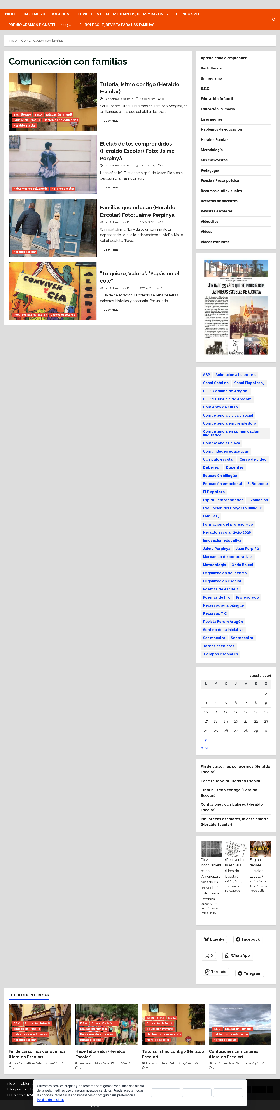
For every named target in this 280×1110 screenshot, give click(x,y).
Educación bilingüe (220, 476)
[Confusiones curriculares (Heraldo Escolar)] (240, 1024)
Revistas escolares (217, 211)
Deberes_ (211, 467)
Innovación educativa (222, 540)
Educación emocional (222, 484)
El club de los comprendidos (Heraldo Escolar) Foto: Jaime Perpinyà (53, 164)
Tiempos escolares (220, 654)
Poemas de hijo (217, 597)
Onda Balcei (242, 565)
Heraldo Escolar (24, 125)
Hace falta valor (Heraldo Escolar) (231, 781)
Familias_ (211, 516)
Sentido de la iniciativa (223, 630)
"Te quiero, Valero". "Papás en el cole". (53, 291)
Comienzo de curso (220, 407)
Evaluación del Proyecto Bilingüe (232, 508)
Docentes (235, 467)
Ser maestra (214, 638)
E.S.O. (38, 114)
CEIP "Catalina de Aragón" (225, 391)
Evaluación (258, 500)
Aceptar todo (166, 1092)
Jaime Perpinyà (216, 549)
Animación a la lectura (235, 375)
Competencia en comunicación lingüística (231, 433)
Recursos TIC (215, 613)
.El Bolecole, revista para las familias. (117, 25)
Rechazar (197, 1092)
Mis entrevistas (214, 160)
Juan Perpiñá (247, 549)
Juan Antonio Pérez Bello (118, 98)
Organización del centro (225, 573)
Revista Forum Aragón (223, 622)
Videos (206, 231)
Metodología (212, 149)
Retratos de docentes (219, 200)
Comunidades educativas (226, 451)
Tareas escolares (218, 646)
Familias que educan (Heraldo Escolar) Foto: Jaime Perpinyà (53, 228)
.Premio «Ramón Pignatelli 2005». (40, 25)
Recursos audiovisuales (30, 314)
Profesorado (247, 597)
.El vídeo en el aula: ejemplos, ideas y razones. (123, 14)
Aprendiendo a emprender (224, 57)
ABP (206, 375)
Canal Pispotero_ (249, 383)
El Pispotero (214, 492)
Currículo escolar (218, 459)
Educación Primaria (26, 120)
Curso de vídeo (253, 459)
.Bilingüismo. (187, 14)
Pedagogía (210, 170)
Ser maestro (242, 638)
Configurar (228, 1092)
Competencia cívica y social (228, 415)
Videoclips (209, 221)
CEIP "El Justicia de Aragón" (227, 399)
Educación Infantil (59, 114)
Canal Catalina (216, 383)
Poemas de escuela (221, 589)
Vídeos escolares (63, 314)
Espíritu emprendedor (223, 500)
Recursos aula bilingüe (223, 605)
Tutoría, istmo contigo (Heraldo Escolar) (53, 102)
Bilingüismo (211, 78)
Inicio (9, 14)
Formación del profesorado (228, 524)
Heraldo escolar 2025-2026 (227, 532)
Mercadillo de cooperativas (228, 557)
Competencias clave (221, 443)
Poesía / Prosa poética (220, 180)
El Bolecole (257, 484)
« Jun (205, 748)
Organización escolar (222, 581)
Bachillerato (22, 114)
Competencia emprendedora (229, 423)
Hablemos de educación (61, 120)
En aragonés (211, 119)
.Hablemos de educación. (45, 14)
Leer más (112, 121)
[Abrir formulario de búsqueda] (274, 19)
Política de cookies (50, 1099)
